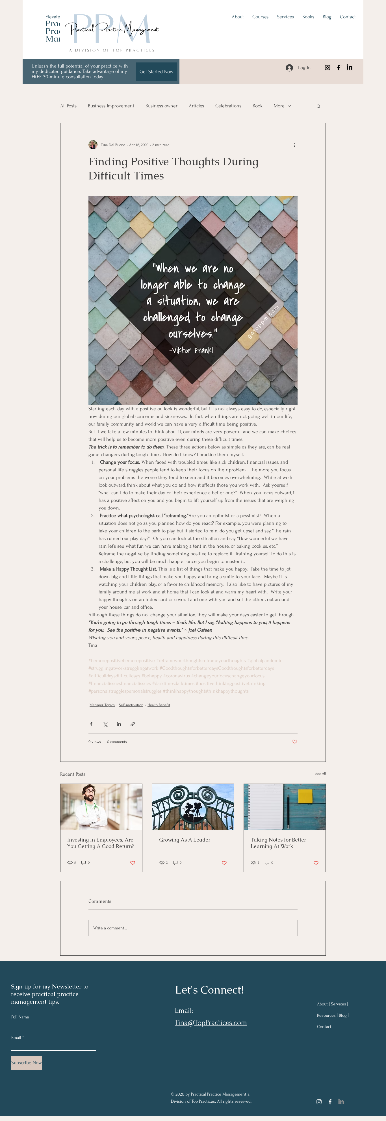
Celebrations (228, 106)
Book (258, 106)
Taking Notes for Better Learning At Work (278, 842)
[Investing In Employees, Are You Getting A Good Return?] (101, 807)
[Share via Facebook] (91, 724)
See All (320, 773)
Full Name (20, 1017)
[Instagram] (327, 67)
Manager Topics (102, 705)
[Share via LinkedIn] (119, 724)
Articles (196, 106)
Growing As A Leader (184, 839)
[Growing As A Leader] (193, 807)
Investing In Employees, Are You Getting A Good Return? (100, 842)
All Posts (68, 106)
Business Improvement (111, 106)
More (279, 106)
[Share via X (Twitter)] (105, 724)
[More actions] (294, 144)
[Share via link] (132, 724)
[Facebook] (338, 67)
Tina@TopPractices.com (211, 1022)
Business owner (161, 106)
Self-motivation (131, 705)
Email (16, 1037)
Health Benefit (159, 705)
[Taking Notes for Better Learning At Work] (285, 807)
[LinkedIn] (349, 67)
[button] (318, 106)
